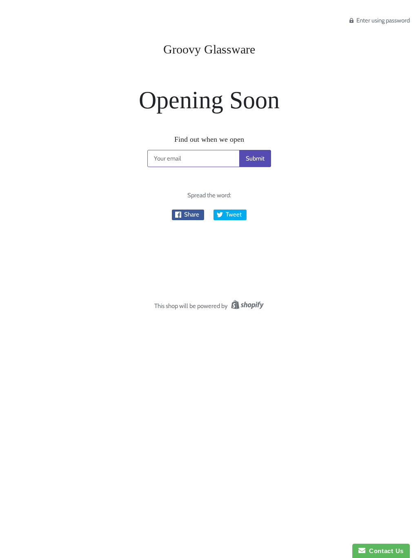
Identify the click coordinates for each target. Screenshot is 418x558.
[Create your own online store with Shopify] (246, 306)
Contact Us (384, 550)
